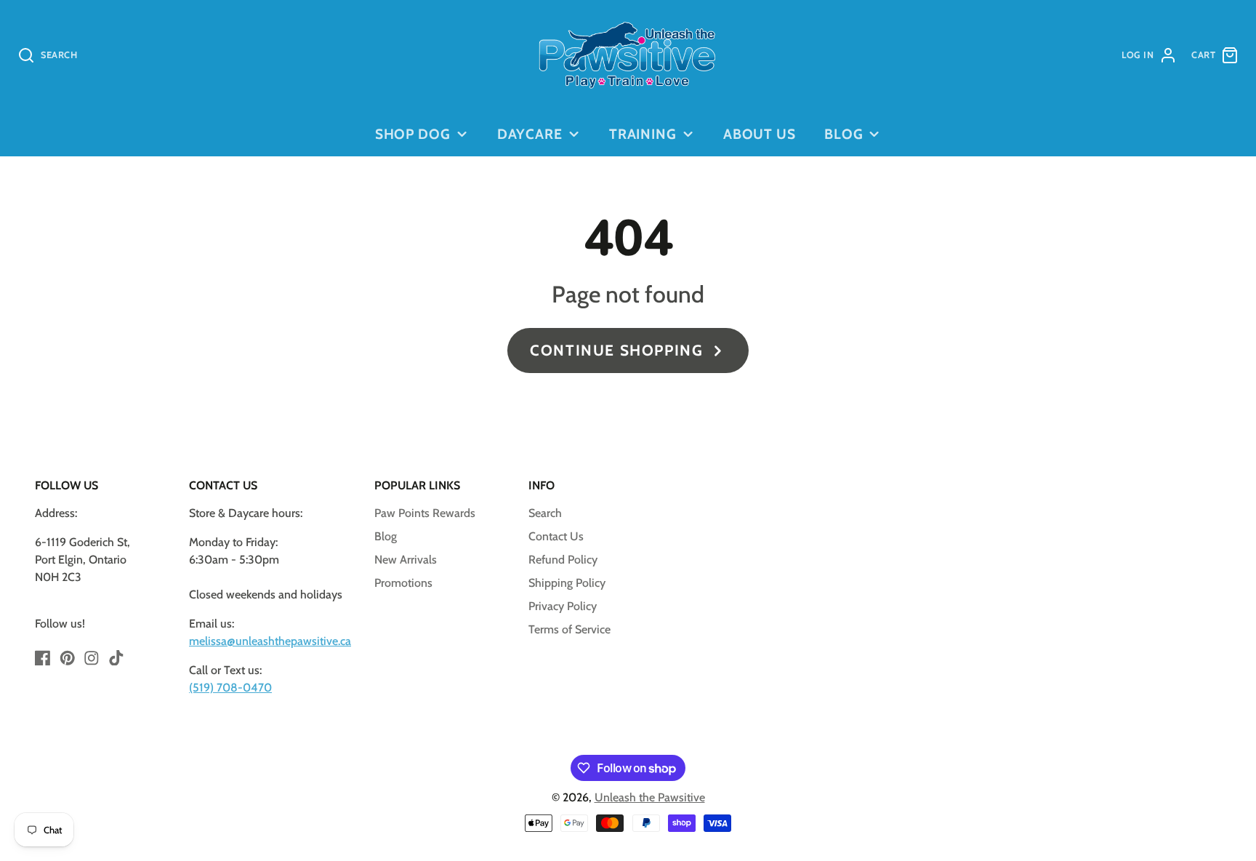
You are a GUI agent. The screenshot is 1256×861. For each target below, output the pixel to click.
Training (643, 134)
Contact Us (556, 536)
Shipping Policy (566, 583)
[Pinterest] (68, 658)
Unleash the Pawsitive (650, 797)
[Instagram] (92, 658)
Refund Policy (562, 559)
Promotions (403, 583)
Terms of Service (569, 629)
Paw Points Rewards (424, 513)
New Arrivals (405, 559)
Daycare (530, 134)
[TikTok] (116, 658)
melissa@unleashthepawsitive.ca (270, 641)
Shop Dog (413, 134)
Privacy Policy (562, 606)
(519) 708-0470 (230, 687)
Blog (844, 134)
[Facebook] (43, 658)
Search (545, 513)
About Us (760, 134)
